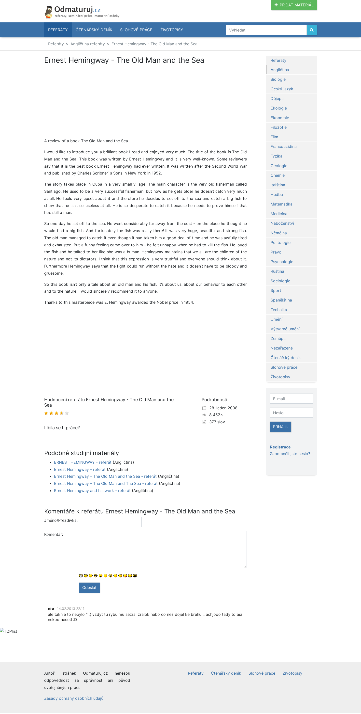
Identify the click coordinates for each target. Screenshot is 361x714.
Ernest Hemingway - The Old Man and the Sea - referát (105, 476)
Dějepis (277, 98)
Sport (276, 290)
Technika (279, 309)
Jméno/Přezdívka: (59, 520)
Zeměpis (278, 338)
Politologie (281, 242)
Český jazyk (282, 88)
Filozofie (279, 127)
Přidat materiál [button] (297, 4)
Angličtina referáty (87, 43)
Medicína (279, 213)
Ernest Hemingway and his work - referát (92, 490)
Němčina (279, 232)
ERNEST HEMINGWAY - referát (82, 462)
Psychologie (282, 261)
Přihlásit (280, 426)
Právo (276, 252)
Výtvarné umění (285, 328)
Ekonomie (280, 117)
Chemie (278, 175)
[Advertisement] (85, 100)
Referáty (58, 29)
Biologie (278, 79)
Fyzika (276, 156)
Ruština (277, 271)
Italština (278, 184)
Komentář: (53, 534)
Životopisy (171, 29)
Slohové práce (136, 29)
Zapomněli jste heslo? (290, 453)
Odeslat (89, 587)
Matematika (281, 204)
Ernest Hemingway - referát (80, 469)
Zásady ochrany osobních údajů (73, 698)
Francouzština (284, 146)
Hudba (277, 194)
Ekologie (279, 108)
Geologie (279, 165)
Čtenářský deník (94, 29)
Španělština (281, 300)
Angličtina (280, 69)
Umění (276, 319)
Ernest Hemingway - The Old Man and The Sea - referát (106, 483)
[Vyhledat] (312, 30)
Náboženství (282, 223)
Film (274, 136)
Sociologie (280, 280)
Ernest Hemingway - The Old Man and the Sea (154, 43)
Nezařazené (282, 348)
